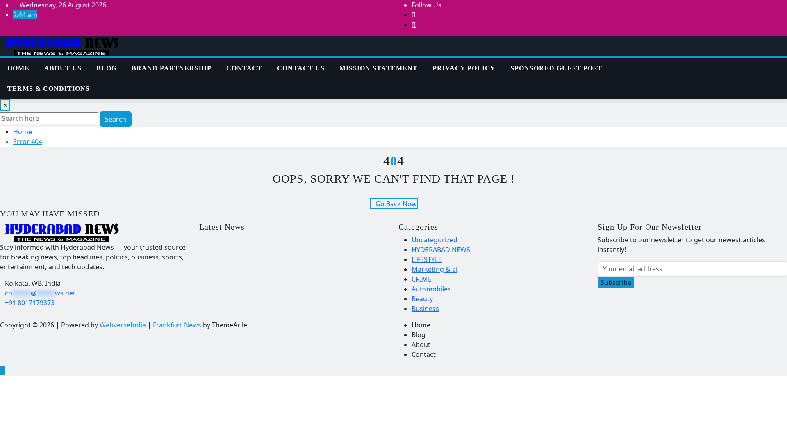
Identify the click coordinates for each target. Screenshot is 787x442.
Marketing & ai (434, 269)
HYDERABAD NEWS (441, 249)
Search (115, 119)
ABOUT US (63, 68)
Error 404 (27, 141)
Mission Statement (378, 68)
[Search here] (672, 63)
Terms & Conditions (48, 88)
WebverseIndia (123, 324)
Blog (106, 68)
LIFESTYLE (427, 259)
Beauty (422, 298)
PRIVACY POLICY (464, 68)
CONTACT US (301, 68)
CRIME (422, 279)
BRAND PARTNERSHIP (172, 68)
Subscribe (615, 282)
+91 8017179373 (30, 302)
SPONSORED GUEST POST (556, 68)
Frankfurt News (177, 324)
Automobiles (431, 288)
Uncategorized (434, 239)
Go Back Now (396, 203)
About (421, 344)
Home (18, 68)
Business (425, 308)
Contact (244, 68)
